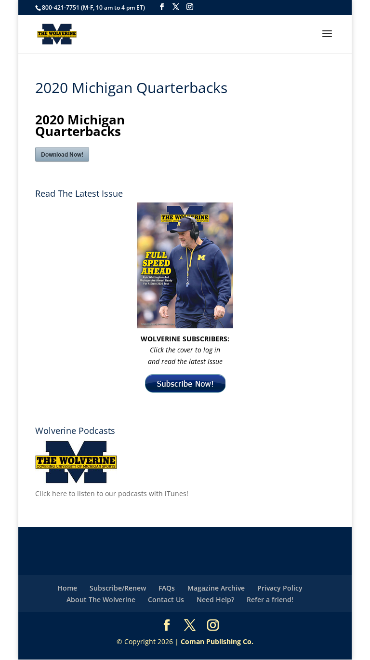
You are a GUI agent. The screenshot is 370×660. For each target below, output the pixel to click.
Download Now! (62, 154)
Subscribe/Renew (118, 588)
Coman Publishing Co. (217, 641)
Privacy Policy (280, 588)
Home (67, 588)
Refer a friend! (270, 599)
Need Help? (215, 599)
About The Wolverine (100, 599)
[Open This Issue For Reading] (185, 265)
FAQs (167, 588)
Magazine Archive (216, 588)
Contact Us (166, 599)
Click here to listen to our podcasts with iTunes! (111, 493)
